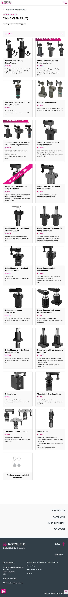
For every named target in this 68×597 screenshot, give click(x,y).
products (58, 510)
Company (59, 516)
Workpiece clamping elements (16, 9)
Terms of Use (31, 566)
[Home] (8, 2)
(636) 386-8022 (12, 578)
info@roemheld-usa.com (15, 583)
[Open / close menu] (65, 2)
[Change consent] (3, 591)
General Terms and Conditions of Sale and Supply (42, 562)
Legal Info (30, 573)
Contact (59, 529)
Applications (56, 523)
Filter (10, 34)
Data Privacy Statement (34, 570)
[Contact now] (66, 592)
